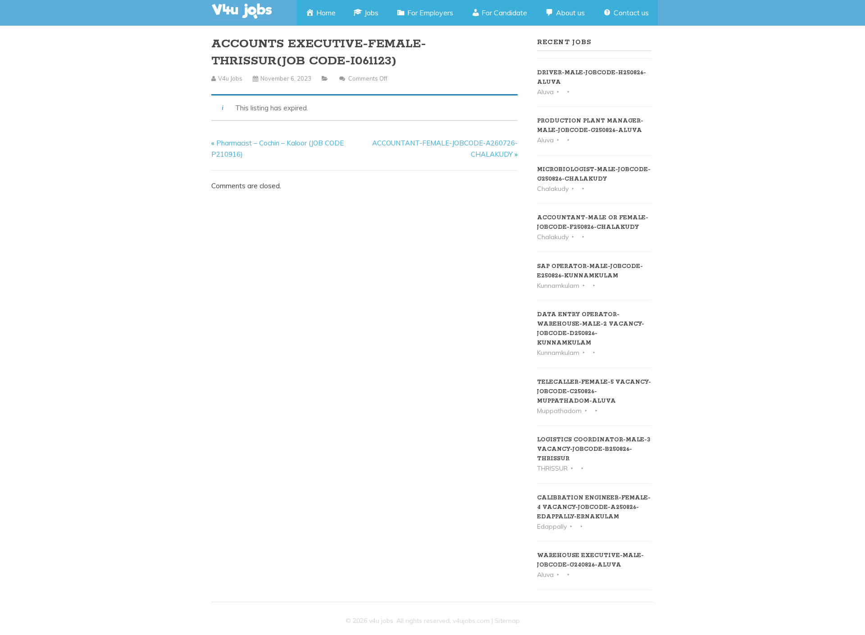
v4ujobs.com (471, 621)
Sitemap (507, 621)
